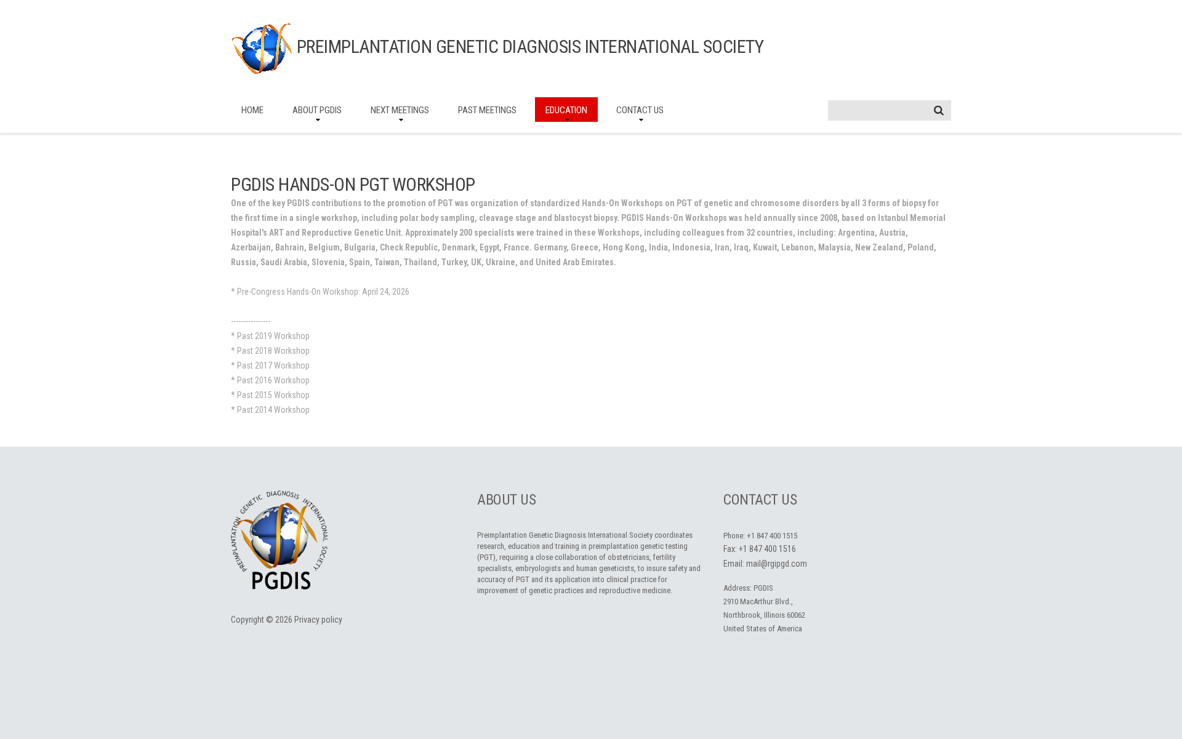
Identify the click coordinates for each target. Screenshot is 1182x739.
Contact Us (640, 110)
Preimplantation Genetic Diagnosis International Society (530, 46)
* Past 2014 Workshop (270, 410)
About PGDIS (317, 110)
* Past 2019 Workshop (270, 336)
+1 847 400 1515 (772, 535)
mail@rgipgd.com (776, 564)
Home (252, 110)
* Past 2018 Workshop (270, 351)
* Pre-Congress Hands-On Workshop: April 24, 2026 (320, 292)
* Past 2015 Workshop (270, 395)
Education (566, 110)
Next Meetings (400, 110)
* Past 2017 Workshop (270, 365)
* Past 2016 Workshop (270, 380)
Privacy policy (318, 620)
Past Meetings (487, 110)
